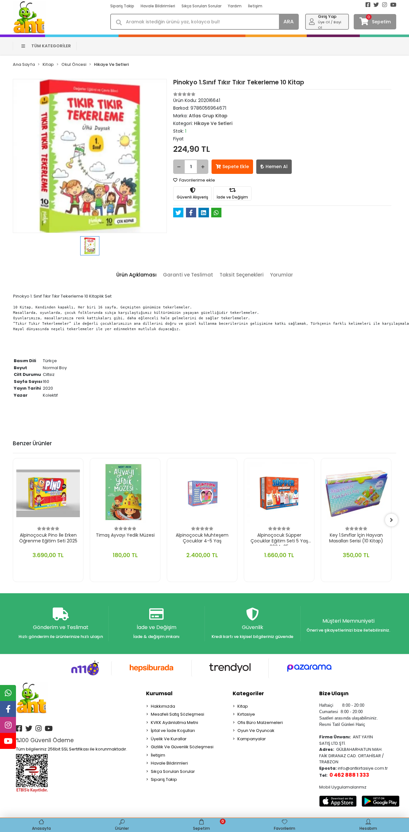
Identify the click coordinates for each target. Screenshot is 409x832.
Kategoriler (248, 693)
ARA (288, 21)
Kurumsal (159, 693)
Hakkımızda (163, 706)
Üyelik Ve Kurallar (169, 739)
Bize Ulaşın (334, 693)
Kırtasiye (246, 714)
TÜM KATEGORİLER (51, 46)
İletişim (255, 6)
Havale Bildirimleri (158, 6)
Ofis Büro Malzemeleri (260, 722)
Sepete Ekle (235, 166)
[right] (391, 520)
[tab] (136, 275)
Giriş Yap (327, 16)
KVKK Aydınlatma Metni (174, 722)
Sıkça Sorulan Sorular (201, 6)
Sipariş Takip (122, 6)
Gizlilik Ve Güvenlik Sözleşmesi (182, 747)
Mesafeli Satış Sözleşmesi (177, 714)
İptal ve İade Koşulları (173, 730)
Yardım (235, 6)
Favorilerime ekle (196, 180)
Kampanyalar (251, 739)
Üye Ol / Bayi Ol (329, 24)
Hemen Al (277, 166)
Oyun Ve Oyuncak (255, 730)
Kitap (242, 706)
